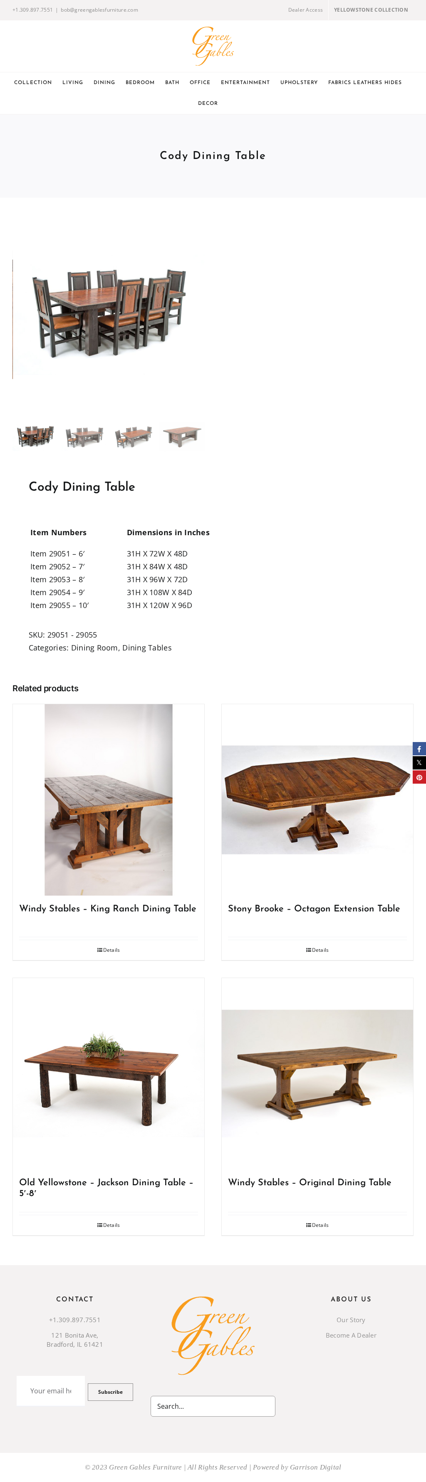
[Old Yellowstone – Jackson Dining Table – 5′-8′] (108, 1073)
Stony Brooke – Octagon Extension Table (314, 909)
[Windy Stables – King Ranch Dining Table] (108, 800)
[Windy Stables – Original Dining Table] (317, 1073)
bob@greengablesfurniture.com (99, 9)
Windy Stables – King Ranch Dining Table (107, 909)
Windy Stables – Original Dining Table (309, 1183)
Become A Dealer (351, 1335)
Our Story (351, 1320)
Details (111, 949)
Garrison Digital (315, 1467)
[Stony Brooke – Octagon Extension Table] (317, 800)
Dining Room (94, 648)
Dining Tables (147, 648)
